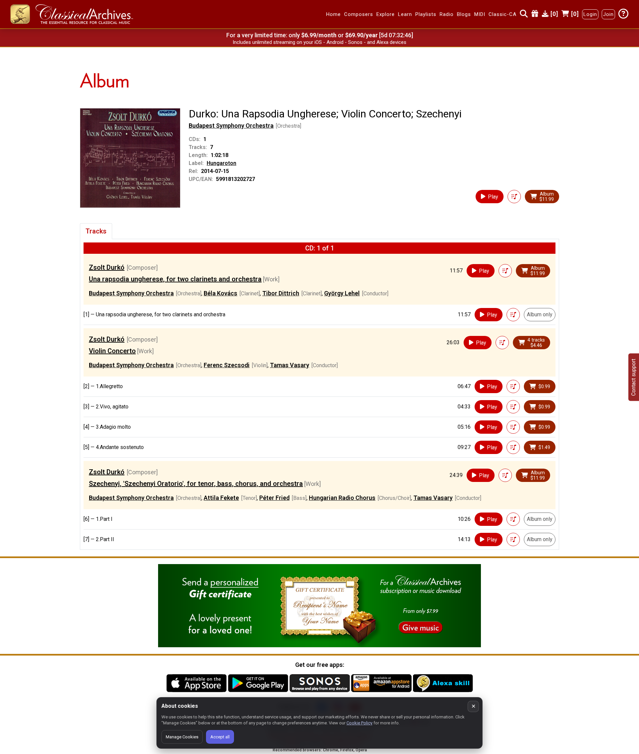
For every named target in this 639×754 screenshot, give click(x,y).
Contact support (633, 377)
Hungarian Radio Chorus (342, 497)
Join (608, 14)
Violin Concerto (112, 351)
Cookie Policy (359, 722)
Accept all (220, 736)
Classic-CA (503, 14)
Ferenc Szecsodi (227, 365)
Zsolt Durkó (106, 267)
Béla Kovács (220, 293)
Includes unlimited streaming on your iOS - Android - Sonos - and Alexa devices (319, 42)
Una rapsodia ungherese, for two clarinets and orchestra (175, 279)
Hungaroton (221, 163)
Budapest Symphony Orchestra (231, 125)
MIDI (479, 14)
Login (590, 14)
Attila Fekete (221, 497)
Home (333, 14)
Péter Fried (274, 497)
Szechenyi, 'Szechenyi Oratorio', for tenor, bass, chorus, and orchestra (196, 484)
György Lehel (342, 293)
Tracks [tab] (96, 231)
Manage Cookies (182, 736)
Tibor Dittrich (280, 293)
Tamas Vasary (289, 365)
